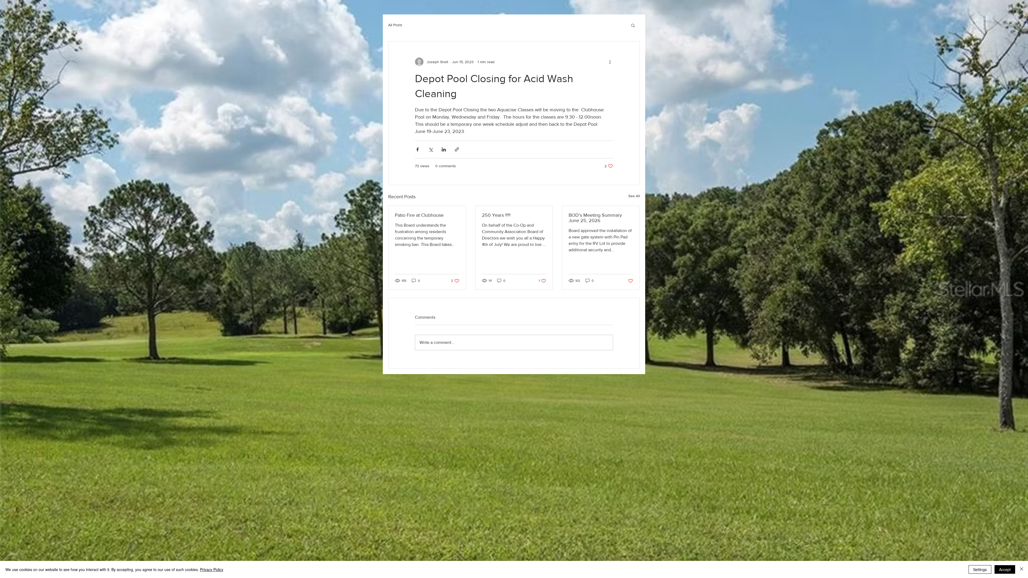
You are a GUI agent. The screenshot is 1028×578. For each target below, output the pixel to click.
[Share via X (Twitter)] (430, 149)
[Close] (1021, 569)
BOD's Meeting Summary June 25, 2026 (595, 217)
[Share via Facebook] (417, 149)
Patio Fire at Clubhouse (419, 215)
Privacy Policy (211, 569)
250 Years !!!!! (496, 215)
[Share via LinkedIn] (443, 149)
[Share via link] (456, 149)
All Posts (395, 25)
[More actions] (610, 62)
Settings (980, 569)
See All (634, 196)
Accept (1005, 569)
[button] (633, 25)
